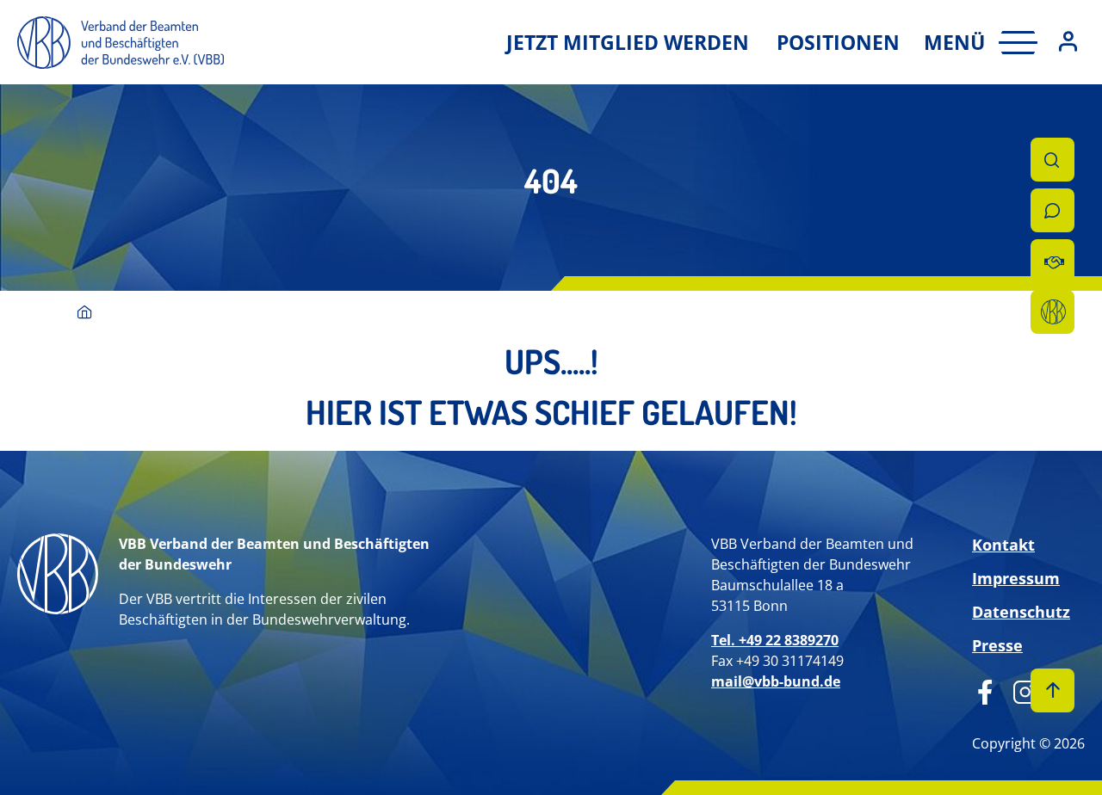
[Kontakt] (1052, 210)
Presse (997, 645)
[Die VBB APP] (1052, 312)
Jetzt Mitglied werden (627, 42)
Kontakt (1003, 544)
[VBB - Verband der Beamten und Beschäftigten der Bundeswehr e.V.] (84, 313)
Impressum (1016, 578)
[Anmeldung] (1068, 43)
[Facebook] (985, 690)
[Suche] (1052, 160)
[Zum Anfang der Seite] (1052, 690)
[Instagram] (1019, 690)
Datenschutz (1021, 611)
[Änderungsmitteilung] (1052, 261)
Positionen (838, 42)
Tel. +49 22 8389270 (775, 640)
